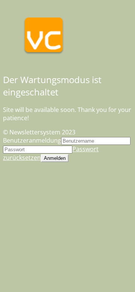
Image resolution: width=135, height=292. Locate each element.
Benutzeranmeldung (32, 140)
